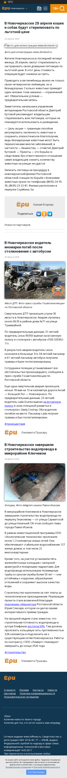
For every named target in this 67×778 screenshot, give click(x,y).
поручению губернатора (20, 604)
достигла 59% (36, 626)
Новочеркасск (18, 8)
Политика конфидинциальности (37, 693)
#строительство (15, 652)
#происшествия (15, 424)
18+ (55, 8)
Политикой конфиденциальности (46, 767)
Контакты (38, 690)
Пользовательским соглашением (18, 767)
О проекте (9, 690)
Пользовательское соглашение (21, 696)
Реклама (24, 690)
